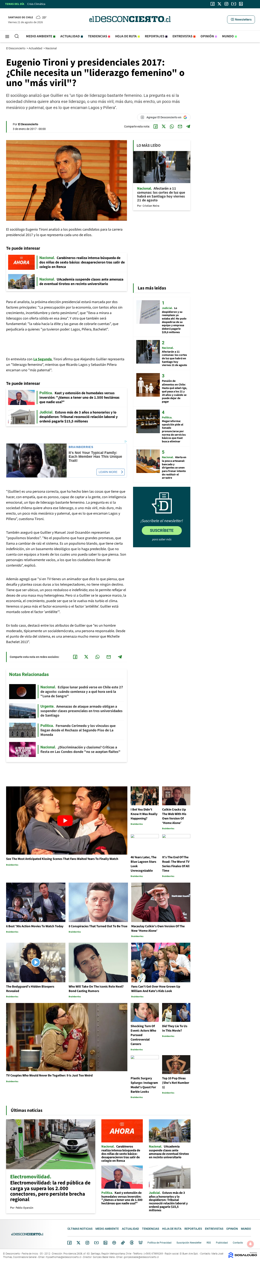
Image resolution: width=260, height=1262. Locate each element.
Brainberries (81, 447)
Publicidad (222, 1242)
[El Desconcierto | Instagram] (226, 4)
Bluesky (140, 1243)
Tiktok (123, 1243)
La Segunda (42, 359)
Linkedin (105, 1243)
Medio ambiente (39, 36)
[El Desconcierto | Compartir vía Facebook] (155, 126)
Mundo (228, 36)
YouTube (96, 1242)
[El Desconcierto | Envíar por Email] (180, 126)
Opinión (207, 36)
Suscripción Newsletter (189, 1242)
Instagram (87, 1243)
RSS (209, 1242)
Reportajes (154, 36)
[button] (241, 19)
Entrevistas (182, 36)
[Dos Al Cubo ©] (243, 1257)
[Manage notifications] (250, 1244)
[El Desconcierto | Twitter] (220, 3)
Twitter (79, 1242)
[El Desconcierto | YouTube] (233, 3)
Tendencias (97, 36)
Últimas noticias (79, 1228)
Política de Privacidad (159, 1242)
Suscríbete (161, 530)
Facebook (69, 1243)
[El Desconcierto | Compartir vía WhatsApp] (171, 126)
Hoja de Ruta (126, 36)
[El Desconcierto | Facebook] (212, 4)
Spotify (114, 1243)
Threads (132, 1242)
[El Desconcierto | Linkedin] (241, 4)
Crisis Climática (36, 4)
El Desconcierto (16, 48)
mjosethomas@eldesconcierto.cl (63, 1257)
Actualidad (70, 36)
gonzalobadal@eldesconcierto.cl (141, 1257)
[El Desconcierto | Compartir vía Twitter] (163, 126)
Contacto (238, 1242)
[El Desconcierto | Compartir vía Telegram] (188, 126)
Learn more (108, 472)
